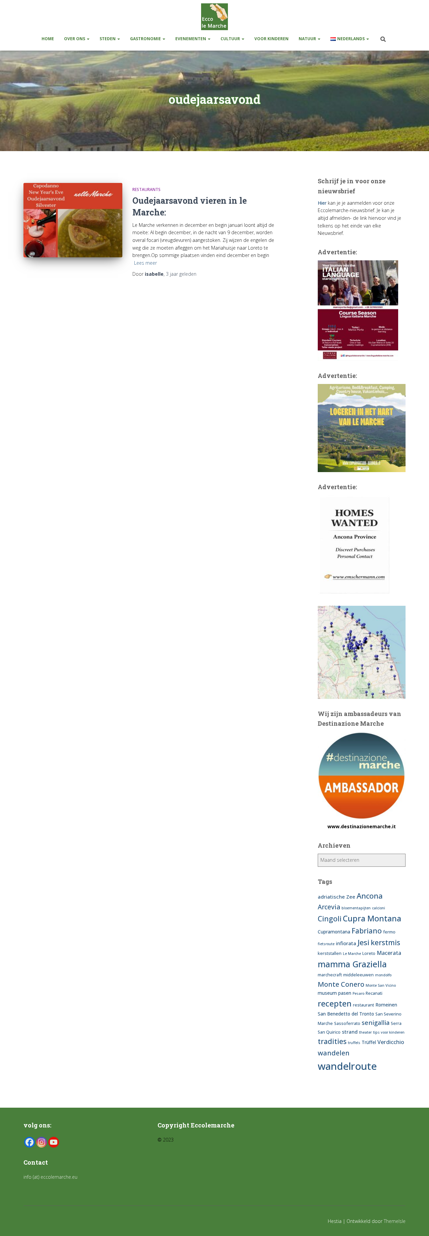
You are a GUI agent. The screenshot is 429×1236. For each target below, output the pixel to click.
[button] (87, 39)
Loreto (368, 953)
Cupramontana (334, 931)
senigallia (375, 1022)
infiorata (346, 943)
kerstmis (385, 942)
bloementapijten (356, 908)
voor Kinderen (271, 39)
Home (48, 39)
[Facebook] (29, 1142)
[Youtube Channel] (53, 1142)
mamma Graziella (352, 964)
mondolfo (383, 975)
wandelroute (347, 1066)
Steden (108, 39)
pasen (344, 993)
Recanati (374, 993)
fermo (389, 932)
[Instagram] (41, 1142)
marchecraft (330, 975)
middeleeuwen (358, 975)
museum (327, 993)
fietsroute (326, 943)
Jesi (363, 942)
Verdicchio (390, 1042)
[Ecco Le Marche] (214, 16)
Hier (322, 203)
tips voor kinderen (389, 1032)
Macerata (389, 953)
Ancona (370, 896)
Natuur (308, 39)
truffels (354, 1042)
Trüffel (369, 1042)
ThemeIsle (395, 1221)
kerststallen (330, 953)
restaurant (363, 1005)
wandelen (334, 1052)
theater (365, 1032)
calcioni (378, 908)
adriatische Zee (336, 896)
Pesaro (358, 993)
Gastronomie (146, 39)
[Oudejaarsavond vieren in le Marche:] (72, 220)
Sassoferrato (347, 1023)
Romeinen (386, 1004)
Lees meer (145, 263)
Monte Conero (341, 984)
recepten (335, 1003)
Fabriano (367, 930)
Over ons (75, 39)
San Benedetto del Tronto (346, 1014)
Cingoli (330, 918)
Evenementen (191, 39)
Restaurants (146, 189)
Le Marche (352, 953)
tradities (332, 1041)
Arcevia (329, 907)
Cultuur (231, 39)
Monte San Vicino (381, 985)
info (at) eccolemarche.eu (51, 1177)
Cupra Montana (372, 918)
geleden (181, 274)
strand (350, 1031)
